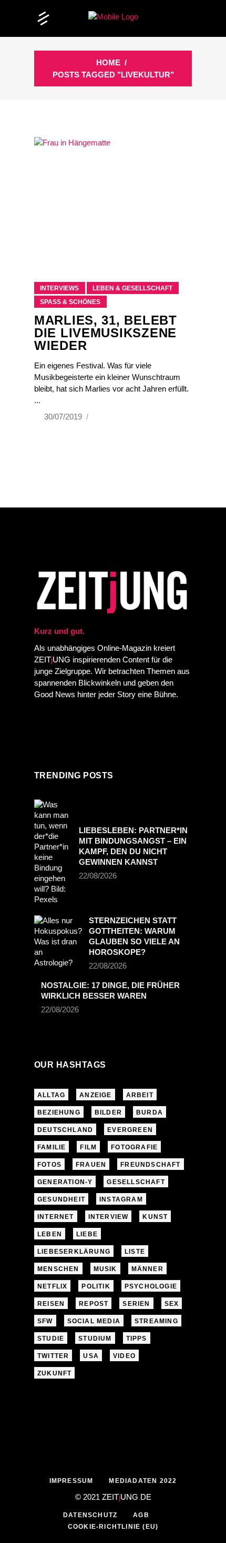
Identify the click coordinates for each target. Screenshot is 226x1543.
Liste (135, 1251)
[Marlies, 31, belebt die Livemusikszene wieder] (113, 196)
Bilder (108, 1112)
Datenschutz (90, 1515)
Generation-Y (65, 1182)
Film (88, 1147)
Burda (149, 1112)
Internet (55, 1216)
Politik (95, 1286)
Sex (172, 1303)
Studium (94, 1338)
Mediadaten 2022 (143, 1481)
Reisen (51, 1303)
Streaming (156, 1321)
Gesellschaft (136, 1182)
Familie (51, 1147)
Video (124, 1356)
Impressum (71, 1481)
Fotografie (134, 1147)
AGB (141, 1515)
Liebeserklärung (73, 1251)
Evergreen (130, 1130)
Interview (108, 1216)
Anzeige (95, 1095)
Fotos (49, 1164)
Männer (147, 1269)
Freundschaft (150, 1164)
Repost (93, 1303)
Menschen (58, 1269)
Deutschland (65, 1130)
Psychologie (151, 1286)
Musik (105, 1269)
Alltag (51, 1095)
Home (108, 62)
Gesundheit (61, 1199)
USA (91, 1356)
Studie (50, 1338)
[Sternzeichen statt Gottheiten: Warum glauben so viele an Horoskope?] (58, 941)
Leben (49, 1234)
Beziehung (58, 1112)
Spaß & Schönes (70, 302)
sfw (45, 1321)
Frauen (91, 1164)
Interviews (59, 288)
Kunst (155, 1216)
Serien (136, 1303)
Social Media (93, 1321)
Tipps (136, 1338)
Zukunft (54, 1373)
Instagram (121, 1199)
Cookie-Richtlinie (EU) (113, 1526)
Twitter (53, 1356)
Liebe (87, 1234)
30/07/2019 (64, 416)
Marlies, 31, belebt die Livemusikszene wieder (105, 333)
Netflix (52, 1286)
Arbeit (139, 1095)
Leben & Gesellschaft (132, 288)
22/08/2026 (98, 875)
